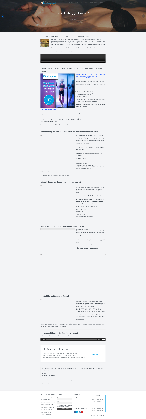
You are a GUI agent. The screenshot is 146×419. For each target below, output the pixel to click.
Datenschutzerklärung (78, 401)
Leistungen (70, 2)
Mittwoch (94, 403)
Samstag (94, 410)
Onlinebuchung (93, 2)
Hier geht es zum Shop (81, 158)
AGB (75, 404)
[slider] (103, 339)
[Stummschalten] (100, 339)
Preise (76, 2)
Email (58, 401)
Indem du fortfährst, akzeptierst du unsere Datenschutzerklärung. (64, 406)
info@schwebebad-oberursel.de (51, 121)
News (81, 2)
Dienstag (94, 401)
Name (58, 397)
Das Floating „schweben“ (73, 13)
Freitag (93, 408)
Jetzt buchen (95, 354)
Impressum (76, 399)
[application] (73, 339)
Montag (93, 399)
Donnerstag (94, 406)
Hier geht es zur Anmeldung (87, 248)
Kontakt (75, 397)
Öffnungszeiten (96, 395)
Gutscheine (101, 2)
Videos (85, 2)
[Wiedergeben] (42, 339)
